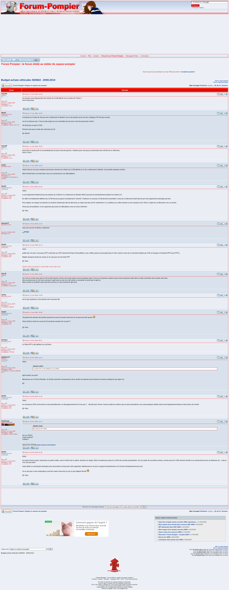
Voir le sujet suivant (221, 80)
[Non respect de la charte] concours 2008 (172, 529)
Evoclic (106, 579)
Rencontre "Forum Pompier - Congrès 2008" (173, 534)
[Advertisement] (114, 34)
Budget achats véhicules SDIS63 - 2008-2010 (28, 80)
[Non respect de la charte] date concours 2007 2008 (176, 524)
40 (217, 85)
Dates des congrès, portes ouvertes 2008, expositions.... (177, 522)
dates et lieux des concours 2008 (169, 532)
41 (220, 85)
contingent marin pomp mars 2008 (170, 539)
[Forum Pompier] (53, 14)
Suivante (225, 85)
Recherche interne (198, 7)
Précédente (203, 85)
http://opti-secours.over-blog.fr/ (44, 445)
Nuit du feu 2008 (164, 537)
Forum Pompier (18, 85)
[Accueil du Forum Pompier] (9, 60)
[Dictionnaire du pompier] (28, 60)
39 (215, 85)
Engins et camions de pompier (36, 85)
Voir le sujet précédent (220, 82)
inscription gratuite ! (188, 72)
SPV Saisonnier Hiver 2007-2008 (169, 527)
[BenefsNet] (77, 536)
